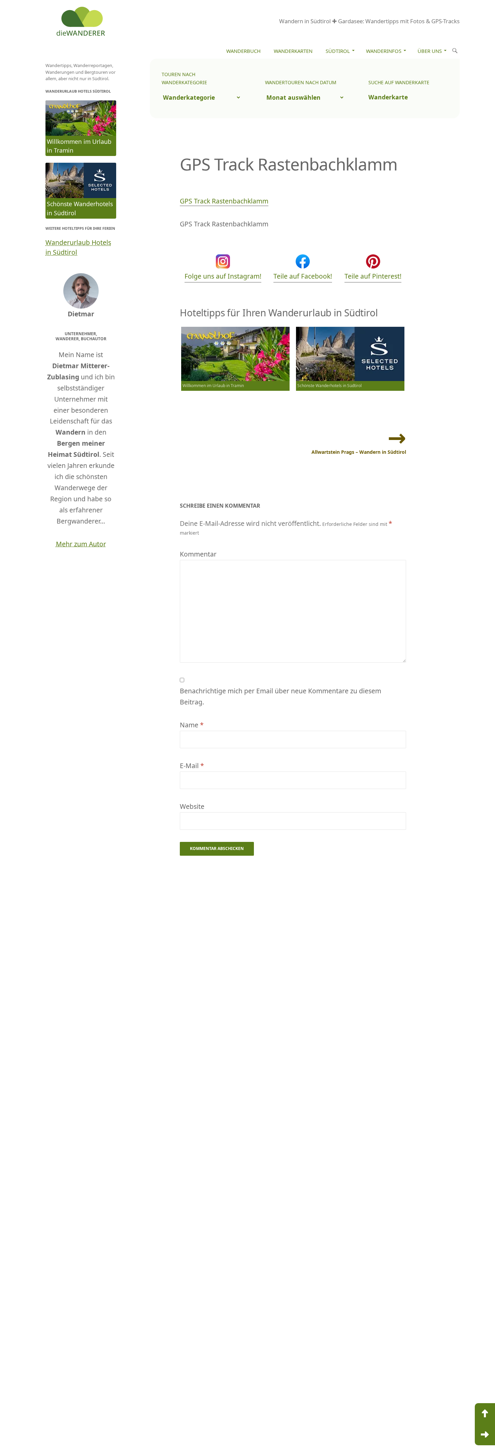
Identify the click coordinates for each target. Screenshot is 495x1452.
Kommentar (198, 554)
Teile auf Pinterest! (372, 276)
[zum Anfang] (485, 1413)
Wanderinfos (383, 51)
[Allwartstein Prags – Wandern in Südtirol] (485, 1434)
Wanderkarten (293, 51)
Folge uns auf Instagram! (223, 276)
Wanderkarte (388, 97)
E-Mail (192, 765)
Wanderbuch (243, 51)
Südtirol (338, 51)
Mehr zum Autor (81, 543)
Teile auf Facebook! (302, 276)
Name (192, 724)
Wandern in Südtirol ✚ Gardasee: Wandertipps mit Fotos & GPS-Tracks (369, 21)
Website (192, 806)
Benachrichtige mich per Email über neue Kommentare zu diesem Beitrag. (280, 696)
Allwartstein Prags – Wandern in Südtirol (358, 452)
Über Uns (430, 51)
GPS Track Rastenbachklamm (224, 201)
